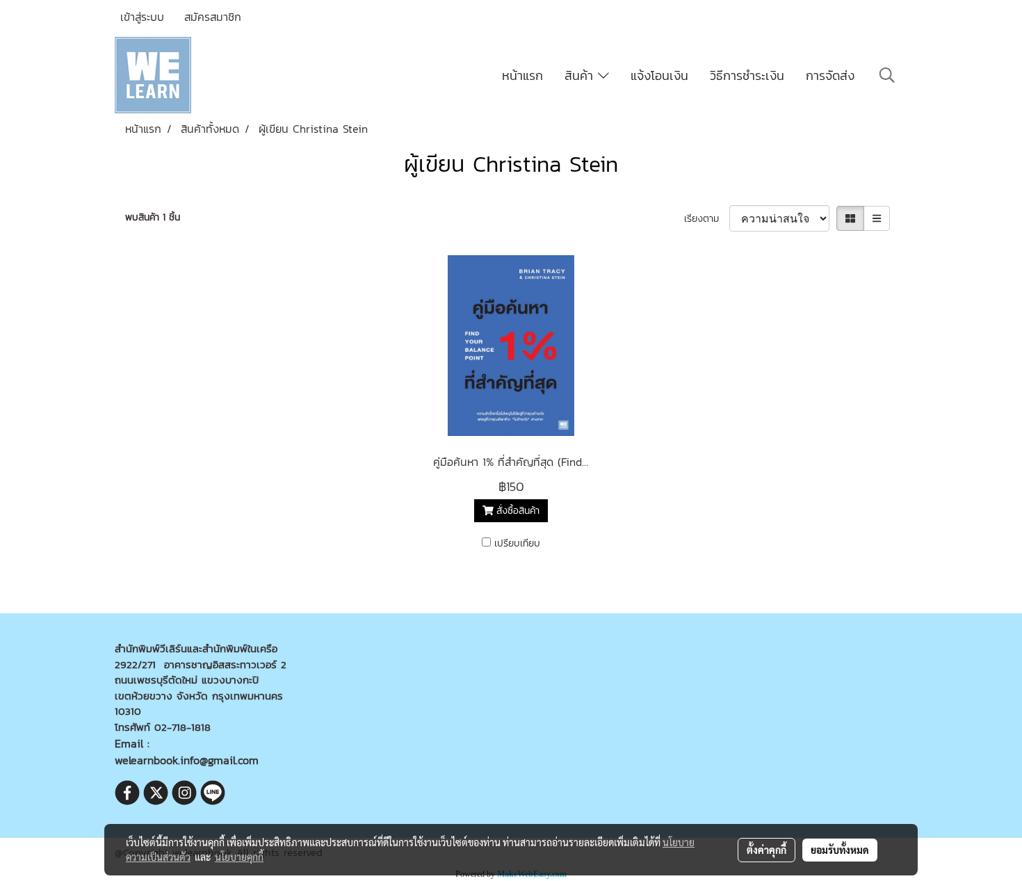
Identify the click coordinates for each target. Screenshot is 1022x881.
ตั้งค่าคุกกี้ (766, 849)
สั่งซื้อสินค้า (516, 510)
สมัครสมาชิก (212, 16)
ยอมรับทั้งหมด (840, 849)
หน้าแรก (522, 75)
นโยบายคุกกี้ (239, 856)
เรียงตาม (706, 218)
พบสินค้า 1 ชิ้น (152, 217)
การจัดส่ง (830, 75)
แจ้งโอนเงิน (659, 75)
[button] (887, 75)
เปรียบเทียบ (517, 543)
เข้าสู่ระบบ (142, 16)
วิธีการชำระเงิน (747, 75)
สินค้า (581, 75)
